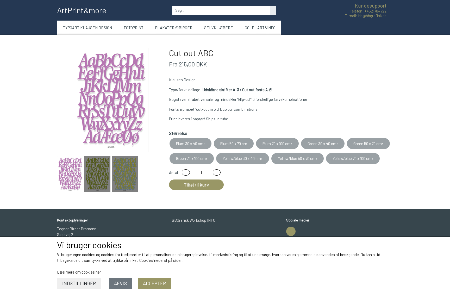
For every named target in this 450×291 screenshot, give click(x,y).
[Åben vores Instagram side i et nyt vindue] (291, 231)
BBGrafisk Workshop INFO (193, 220)
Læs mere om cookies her (79, 272)
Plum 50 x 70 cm (233, 143)
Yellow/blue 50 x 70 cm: (297, 158)
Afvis (120, 283)
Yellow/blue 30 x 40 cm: (242, 158)
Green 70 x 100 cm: (191, 158)
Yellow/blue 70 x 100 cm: (353, 158)
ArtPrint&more (81, 10)
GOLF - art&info (260, 27)
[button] (186, 172)
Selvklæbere (218, 27)
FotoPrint (133, 27)
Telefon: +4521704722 (368, 11)
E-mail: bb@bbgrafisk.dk (365, 15)
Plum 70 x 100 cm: (277, 143)
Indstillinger (79, 283)
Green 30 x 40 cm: (323, 143)
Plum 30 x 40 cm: (190, 143)
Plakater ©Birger (173, 27)
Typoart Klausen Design (87, 27)
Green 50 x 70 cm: (368, 143)
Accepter (154, 283)
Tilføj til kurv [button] (196, 185)
